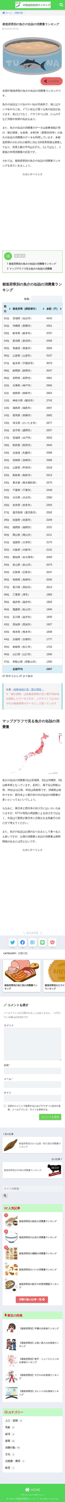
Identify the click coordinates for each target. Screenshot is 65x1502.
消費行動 (22, 953)
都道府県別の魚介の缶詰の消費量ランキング (31, 263)
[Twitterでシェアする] (13, 942)
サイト (7, 1092)
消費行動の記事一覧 (30, 1299)
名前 (7, 1065)
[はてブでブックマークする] (32, 942)
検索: (27, 299)
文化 (9, 1454)
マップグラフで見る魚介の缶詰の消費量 (29, 268)
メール (8, 1079)
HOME (35, 1490)
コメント (9, 1025)
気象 (9, 1427)
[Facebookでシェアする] (22, 942)
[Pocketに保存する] (52, 942)
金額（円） (52, 308)
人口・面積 (13, 1420)
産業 (9, 1440)
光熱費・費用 (14, 1461)
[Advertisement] (32, 210)
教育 (9, 1467)
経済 (9, 1434)
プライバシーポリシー (32, 1495)
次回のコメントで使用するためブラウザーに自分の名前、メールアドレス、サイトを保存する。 (34, 1108)
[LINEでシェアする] (42, 942)
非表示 (20, 256)
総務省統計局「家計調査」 (29, 689)
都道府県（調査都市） (25, 308)
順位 (5, 308)
